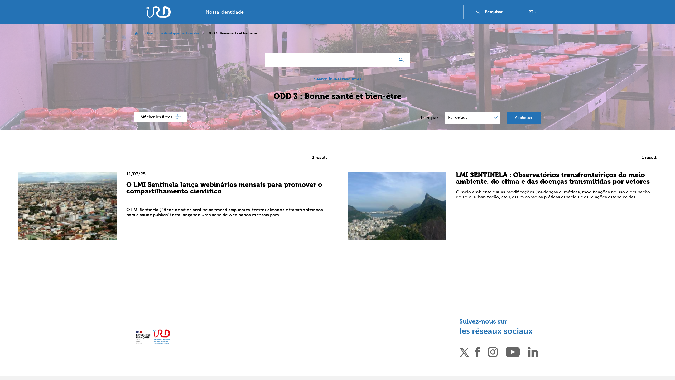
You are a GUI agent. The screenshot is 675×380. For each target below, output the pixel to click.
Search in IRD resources (337, 79)
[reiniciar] (389, 59)
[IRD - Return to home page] (158, 12)
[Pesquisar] (402, 59)
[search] (500, 12)
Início (136, 33)
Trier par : (430, 117)
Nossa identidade (225, 12)
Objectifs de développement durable (172, 33)
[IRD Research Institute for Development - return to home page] (153, 336)
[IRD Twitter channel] (464, 351)
